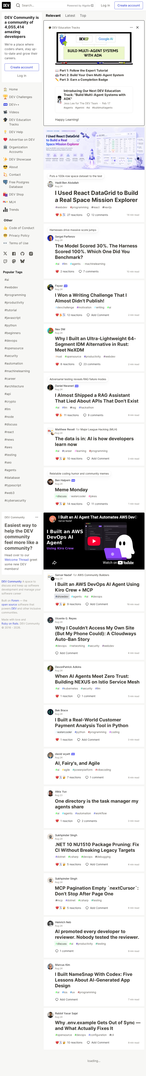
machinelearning (94, 263)
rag (73, 407)
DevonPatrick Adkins (68, 666)
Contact (15, 174)
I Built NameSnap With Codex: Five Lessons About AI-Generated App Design (93, 980)
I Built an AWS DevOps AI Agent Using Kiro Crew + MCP (97, 587)
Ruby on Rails (10, 623)
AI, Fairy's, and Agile (77, 763)
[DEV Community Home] (6, 5)
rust (59, 356)
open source (9, 604)
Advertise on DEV (22, 139)
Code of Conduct (21, 228)
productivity (92, 356)
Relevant (53, 16)
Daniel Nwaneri (65, 385)
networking (77, 645)
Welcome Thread (17, 560)
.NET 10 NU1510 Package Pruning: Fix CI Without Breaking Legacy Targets (97, 847)
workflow (100, 813)
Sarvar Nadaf (63, 575)
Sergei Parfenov (65, 236)
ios (64, 992)
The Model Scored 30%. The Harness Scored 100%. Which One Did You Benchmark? (96, 251)
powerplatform (83, 769)
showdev (62, 596)
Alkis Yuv (61, 791)
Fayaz (59, 285)
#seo (8, 462)
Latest (70, 16)
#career (10, 378)
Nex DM (60, 329)
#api (8, 394)
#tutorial (11, 310)
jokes (93, 496)
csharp (73, 856)
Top (83, 16)
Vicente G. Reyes (66, 618)
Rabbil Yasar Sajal (66, 1013)
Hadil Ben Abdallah (67, 182)
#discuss (11, 424)
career (67, 450)
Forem (15, 600)
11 (99, 503)
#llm (8, 409)
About (13, 167)
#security (11, 356)
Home (13, 89)
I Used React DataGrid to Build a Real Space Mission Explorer (96, 196)
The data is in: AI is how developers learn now (94, 441)
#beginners (13, 333)
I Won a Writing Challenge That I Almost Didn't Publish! (91, 298)
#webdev (11, 287)
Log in (105, 5)
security (93, 645)
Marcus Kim (62, 964)
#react (9, 432)
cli (112, 1034)
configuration (98, 1034)
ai (57, 263)
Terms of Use (18, 243)
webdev (61, 207)
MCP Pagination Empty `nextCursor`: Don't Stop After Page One (97, 891)
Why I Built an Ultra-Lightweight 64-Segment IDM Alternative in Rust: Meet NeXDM (95, 344)
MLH (12, 202)
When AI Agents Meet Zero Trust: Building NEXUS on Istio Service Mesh (97, 679)
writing (99, 307)
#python (11, 325)
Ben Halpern (63, 480)
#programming (15, 295)
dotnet (60, 856)
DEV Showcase (20, 159)
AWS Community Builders (93, 575)
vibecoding (103, 769)
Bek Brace (61, 710)
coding (114, 732)
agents (75, 263)
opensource (73, 356)
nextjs (107, 207)
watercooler (77, 496)
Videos (14, 112)
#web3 (9, 493)
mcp (59, 900)
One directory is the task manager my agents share (96, 804)
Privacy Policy (19, 235)
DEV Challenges (20, 97)
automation (83, 813)
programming (79, 207)
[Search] (18, 5)
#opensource (14, 348)
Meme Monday (71, 489)
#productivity (14, 302)
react (95, 207)
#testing (10, 455)
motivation (84, 307)
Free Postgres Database (19, 184)
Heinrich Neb (63, 922)
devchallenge (65, 307)
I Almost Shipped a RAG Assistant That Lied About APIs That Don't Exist (96, 398)
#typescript (13, 485)
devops (96, 596)
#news (9, 439)
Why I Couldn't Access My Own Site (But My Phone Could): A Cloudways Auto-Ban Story (95, 633)
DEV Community (12, 581)
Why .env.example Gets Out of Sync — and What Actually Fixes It (97, 1025)
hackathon (86, 407)
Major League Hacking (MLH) (98, 429)
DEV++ (14, 104)
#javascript (13, 318)
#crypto (10, 401)
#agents (10, 470)
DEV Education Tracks (20, 122)
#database (12, 477)
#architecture (14, 386)
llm (64, 263)
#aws (8, 447)
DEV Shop (16, 194)
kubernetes (70, 688)
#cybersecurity (15, 500)
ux (72, 992)
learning (80, 450)
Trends (14, 209)
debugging (103, 856)
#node (9, 417)
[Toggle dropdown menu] (37, 517)
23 (91, 364)
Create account (128, 5)
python (80, 732)
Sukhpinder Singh (66, 835)
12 (99, 214)
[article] (94, 169)
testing (96, 900)
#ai (7, 280)
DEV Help (16, 132)
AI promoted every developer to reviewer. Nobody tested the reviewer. (97, 934)
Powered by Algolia (79, 5)
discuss (61, 496)
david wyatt (63, 753)
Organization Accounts (18, 149)
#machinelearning (17, 371)
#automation (14, 363)
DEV (14, 608)
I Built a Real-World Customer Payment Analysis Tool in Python (91, 722)
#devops (11, 340)
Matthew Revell (65, 429)
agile (66, 769)
